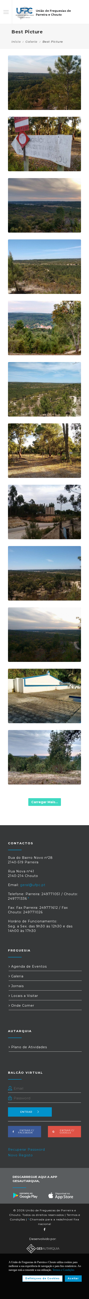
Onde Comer (22, 1005)
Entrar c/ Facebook (25, 1131)
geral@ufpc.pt (32, 885)
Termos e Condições (63, 1270)
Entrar (26, 1111)
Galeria (31, 41)
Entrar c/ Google (65, 1131)
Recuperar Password (26, 1149)
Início (16, 41)
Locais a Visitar (24, 996)
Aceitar (73, 1278)
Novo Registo (20, 1155)
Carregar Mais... (44, 802)
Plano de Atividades (28, 1047)
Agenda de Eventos (28, 966)
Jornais (17, 986)
